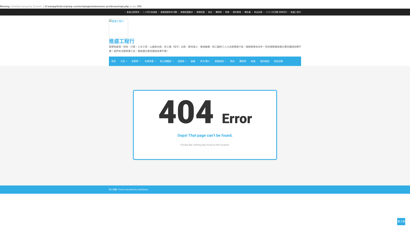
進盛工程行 (296, 12)
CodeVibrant (142, 189)
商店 (210, 12)
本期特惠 (149, 61)
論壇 (193, 61)
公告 (123, 61)
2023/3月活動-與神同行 (276, 12)
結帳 (227, 12)
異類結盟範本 (186, 12)
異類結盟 (200, 12)
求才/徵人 (205, 61)
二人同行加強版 (150, 12)
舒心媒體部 (165, 61)
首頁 (113, 61)
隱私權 (247, 12)
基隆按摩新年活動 (168, 12)
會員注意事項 (133, 12)
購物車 (219, 12)
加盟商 (181, 61)
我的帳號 (237, 12)
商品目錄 (258, 12)
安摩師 (134, 61)
